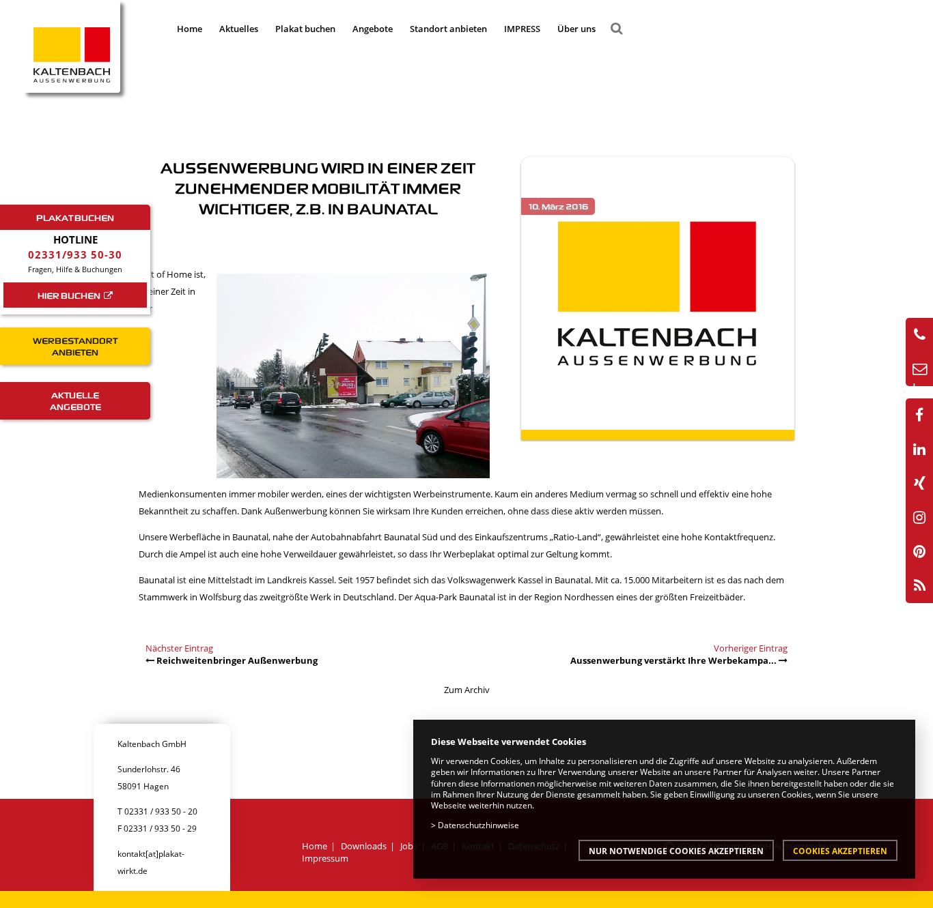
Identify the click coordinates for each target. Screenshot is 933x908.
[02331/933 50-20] (919, 335)
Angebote (372, 29)
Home (189, 29)
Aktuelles (238, 29)
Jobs (408, 846)
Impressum (325, 858)
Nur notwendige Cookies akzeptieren (676, 850)
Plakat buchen (305, 29)
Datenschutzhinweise (478, 824)
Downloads (364, 846)
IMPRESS (522, 29)
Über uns (576, 29)
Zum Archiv (467, 690)
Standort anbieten (448, 29)
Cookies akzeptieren (840, 850)
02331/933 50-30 (75, 254)
